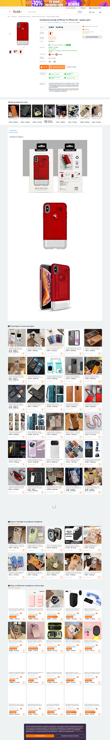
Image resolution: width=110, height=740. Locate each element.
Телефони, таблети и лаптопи (24, 16)
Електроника (14, 16)
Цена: (41, 27)
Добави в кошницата (57, 67)
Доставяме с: (43, 54)
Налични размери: (42, 38)
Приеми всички (40, 735)
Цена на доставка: (42, 58)
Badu (9, 16)
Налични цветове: (42, 33)
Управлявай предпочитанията (70, 736)
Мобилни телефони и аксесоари (38, 16)
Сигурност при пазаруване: (43, 73)
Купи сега (44, 67)
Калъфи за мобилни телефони (53, 16)
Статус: (41, 41)
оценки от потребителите (54, 22)
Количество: (43, 61)
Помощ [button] (83, 8)
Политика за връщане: (43, 84)
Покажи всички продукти (14, 636)
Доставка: (42, 47)
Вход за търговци (70, 8)
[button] (10, 11)
